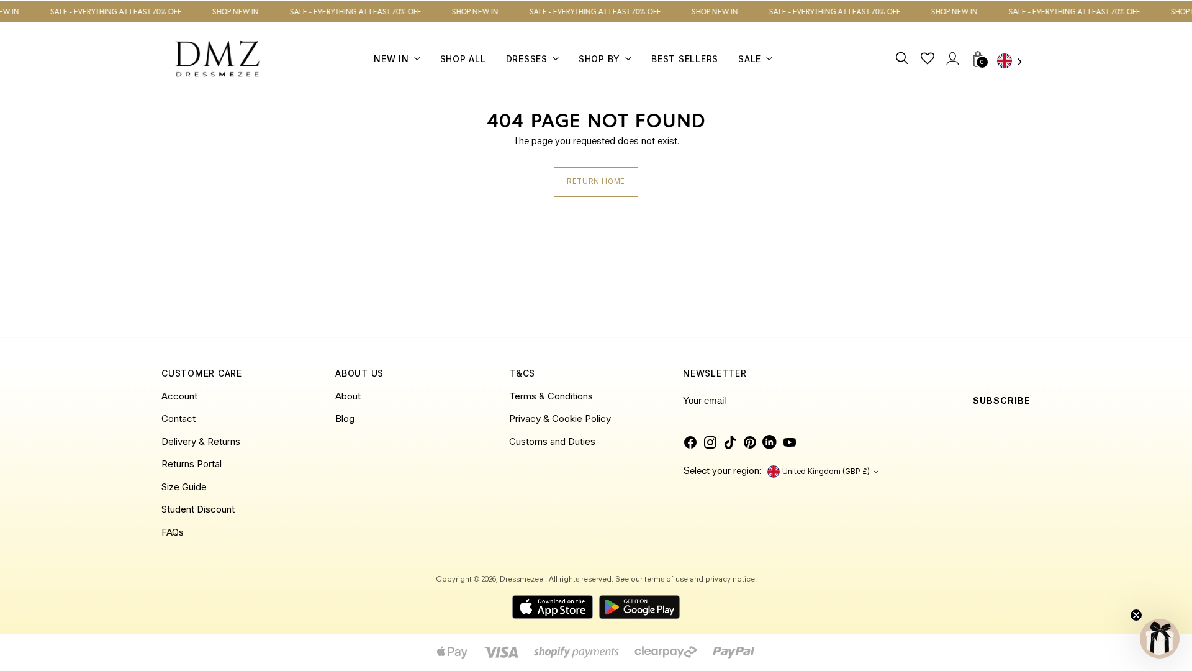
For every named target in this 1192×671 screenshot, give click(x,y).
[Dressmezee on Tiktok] (730, 442)
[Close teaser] (1136, 615)
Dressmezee (522, 579)
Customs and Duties (552, 441)
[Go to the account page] (952, 58)
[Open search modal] (902, 58)
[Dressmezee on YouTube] (789, 442)
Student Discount (198, 509)
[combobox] (1014, 62)
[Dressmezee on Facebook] (690, 442)
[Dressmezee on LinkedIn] (769, 442)
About (348, 396)
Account (179, 396)
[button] (1160, 639)
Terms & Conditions (551, 396)
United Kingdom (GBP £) (826, 471)
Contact (178, 418)
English (1014, 62)
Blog (344, 418)
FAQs (172, 532)
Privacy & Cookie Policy (560, 418)
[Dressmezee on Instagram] (710, 442)
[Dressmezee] (217, 58)
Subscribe (1002, 400)
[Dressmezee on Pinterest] (750, 442)
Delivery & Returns (200, 441)
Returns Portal (191, 464)
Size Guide (184, 487)
